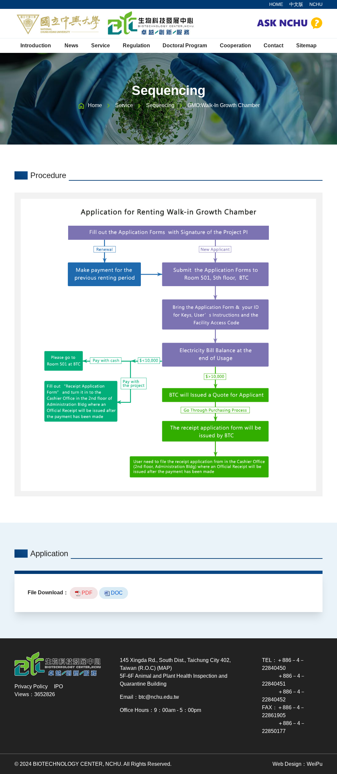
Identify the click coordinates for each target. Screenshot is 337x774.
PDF (86, 593)
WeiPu (315, 764)
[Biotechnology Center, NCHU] (104, 23)
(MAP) (164, 668)
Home (95, 105)
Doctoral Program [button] (185, 45)
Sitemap (306, 45)
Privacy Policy (31, 686)
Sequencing (160, 105)
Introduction (35, 45)
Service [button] (100, 45)
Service (124, 105)
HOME (276, 4)
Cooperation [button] (235, 45)
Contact (273, 45)
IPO (58, 686)
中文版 (296, 4)
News (71, 45)
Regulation (136, 45)
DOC (116, 593)
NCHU (316, 4)
